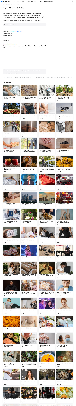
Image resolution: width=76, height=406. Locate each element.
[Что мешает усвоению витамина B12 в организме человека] (29, 395)
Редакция (31, 405)
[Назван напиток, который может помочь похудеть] (11, 270)
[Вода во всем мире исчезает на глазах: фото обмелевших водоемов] (47, 253)
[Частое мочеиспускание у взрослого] (29, 341)
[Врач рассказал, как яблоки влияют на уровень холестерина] (11, 111)
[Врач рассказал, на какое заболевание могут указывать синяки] (64, 217)
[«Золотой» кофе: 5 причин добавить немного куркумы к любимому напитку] (64, 164)
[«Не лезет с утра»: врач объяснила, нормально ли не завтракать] (47, 324)
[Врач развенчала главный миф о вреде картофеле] (47, 217)
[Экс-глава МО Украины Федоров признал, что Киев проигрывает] (11, 288)
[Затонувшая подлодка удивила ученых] (64, 359)
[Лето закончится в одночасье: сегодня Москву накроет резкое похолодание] (29, 200)
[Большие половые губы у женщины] (11, 93)
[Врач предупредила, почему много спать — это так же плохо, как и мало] (11, 182)
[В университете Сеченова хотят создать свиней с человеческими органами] (29, 270)
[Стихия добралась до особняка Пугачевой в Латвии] (29, 253)
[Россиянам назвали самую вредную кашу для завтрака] (64, 182)
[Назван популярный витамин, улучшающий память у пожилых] (64, 93)
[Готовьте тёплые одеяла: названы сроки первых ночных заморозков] (29, 359)
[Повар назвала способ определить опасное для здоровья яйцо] (11, 146)
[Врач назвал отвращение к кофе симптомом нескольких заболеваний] (64, 288)
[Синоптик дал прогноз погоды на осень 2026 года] (11, 129)
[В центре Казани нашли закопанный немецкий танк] (64, 129)
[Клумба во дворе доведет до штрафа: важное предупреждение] (29, 217)
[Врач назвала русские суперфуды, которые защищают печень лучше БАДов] (47, 288)
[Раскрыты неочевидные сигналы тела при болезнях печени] (47, 111)
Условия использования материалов (40, 405)
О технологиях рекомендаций (58, 405)
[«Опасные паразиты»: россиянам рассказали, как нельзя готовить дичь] (11, 253)
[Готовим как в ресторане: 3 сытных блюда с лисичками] (11, 324)
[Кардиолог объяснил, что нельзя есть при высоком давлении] (29, 164)
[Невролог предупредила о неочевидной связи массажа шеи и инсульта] (11, 200)
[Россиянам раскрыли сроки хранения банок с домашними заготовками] (64, 200)
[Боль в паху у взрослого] (11, 306)
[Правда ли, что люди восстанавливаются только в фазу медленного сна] (47, 270)
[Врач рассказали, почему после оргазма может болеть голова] (47, 129)
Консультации (5, 4)
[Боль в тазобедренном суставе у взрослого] (29, 111)
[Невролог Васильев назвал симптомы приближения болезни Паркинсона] (47, 164)
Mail (1, 405)
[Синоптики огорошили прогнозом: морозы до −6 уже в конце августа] (64, 253)
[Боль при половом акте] (47, 235)
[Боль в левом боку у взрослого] (64, 324)
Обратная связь (49, 405)
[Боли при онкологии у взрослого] (64, 270)
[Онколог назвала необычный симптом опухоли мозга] (29, 306)
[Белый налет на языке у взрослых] (64, 306)
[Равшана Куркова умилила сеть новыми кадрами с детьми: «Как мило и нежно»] (29, 377)
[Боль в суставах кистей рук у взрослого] (47, 341)
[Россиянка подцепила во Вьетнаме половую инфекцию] (29, 146)
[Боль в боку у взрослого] (11, 377)
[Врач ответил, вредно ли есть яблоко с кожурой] (11, 164)
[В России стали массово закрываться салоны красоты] (29, 235)
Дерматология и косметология (15, 4)
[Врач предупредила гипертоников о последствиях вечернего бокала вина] (29, 288)
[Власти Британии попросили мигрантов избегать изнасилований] (47, 200)
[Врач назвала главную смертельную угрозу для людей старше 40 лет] (11, 341)
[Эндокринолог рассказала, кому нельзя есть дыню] (64, 395)
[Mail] (1, 1)
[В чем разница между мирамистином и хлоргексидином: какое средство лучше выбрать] (64, 341)
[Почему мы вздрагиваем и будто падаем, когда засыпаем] (11, 359)
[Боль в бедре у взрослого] (64, 235)
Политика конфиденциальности (69, 405)
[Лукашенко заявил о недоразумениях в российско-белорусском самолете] (64, 111)
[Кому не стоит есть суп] (47, 359)
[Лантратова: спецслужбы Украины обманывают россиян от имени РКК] (47, 395)
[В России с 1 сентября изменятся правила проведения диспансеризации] (11, 217)
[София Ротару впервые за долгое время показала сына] (47, 306)
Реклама (9, 405)
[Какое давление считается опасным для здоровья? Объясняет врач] (47, 93)
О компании (5, 405)
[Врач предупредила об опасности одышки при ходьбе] (47, 377)
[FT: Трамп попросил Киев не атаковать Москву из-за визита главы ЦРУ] (29, 182)
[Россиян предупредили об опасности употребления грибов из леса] (64, 377)
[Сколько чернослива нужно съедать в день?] (64, 146)
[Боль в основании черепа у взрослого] (11, 395)
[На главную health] (6, 1)
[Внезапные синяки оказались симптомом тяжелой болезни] (47, 146)
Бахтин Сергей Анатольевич (15, 31)
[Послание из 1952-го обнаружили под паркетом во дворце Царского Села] (29, 93)
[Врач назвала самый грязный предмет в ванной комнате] (29, 129)
